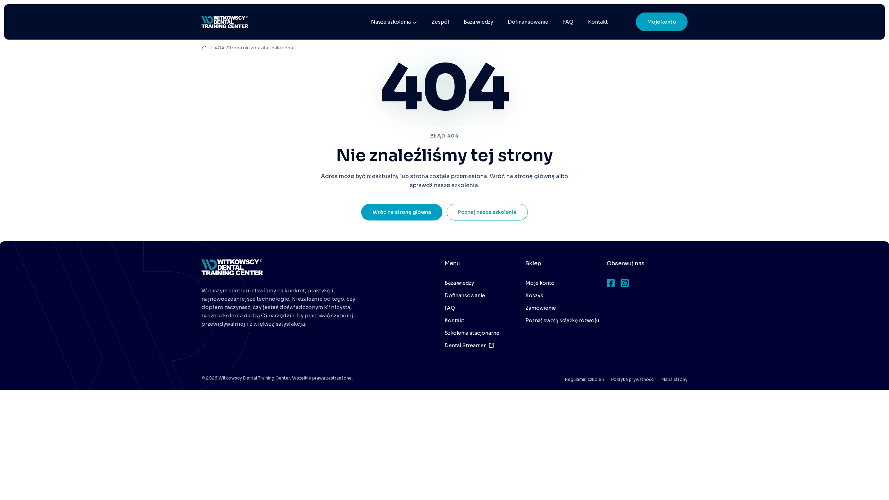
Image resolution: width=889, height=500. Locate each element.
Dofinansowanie (528, 22)
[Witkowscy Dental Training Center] (232, 267)
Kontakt (598, 22)
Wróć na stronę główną (402, 212)
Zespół (440, 22)
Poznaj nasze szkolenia (487, 212)
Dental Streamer (465, 345)
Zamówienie (540, 308)
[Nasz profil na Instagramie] (625, 283)
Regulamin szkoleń (584, 379)
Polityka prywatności (633, 379)
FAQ (568, 22)
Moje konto (661, 22)
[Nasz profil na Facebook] (611, 283)
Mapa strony (675, 379)
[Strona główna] (224, 22)
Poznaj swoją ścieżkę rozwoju (562, 320)
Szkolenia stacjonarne (471, 333)
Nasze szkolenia (391, 22)
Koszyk (534, 295)
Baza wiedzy (478, 22)
